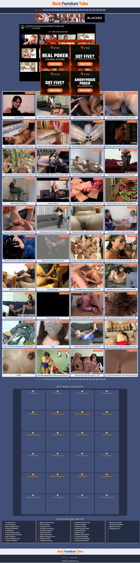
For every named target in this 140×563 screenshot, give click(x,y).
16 (90, 10)
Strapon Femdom (46, 530)
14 (83, 10)
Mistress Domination (82, 534)
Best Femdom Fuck (47, 522)
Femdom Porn (10, 522)
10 (70, 10)
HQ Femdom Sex (46, 534)
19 (100, 10)
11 (73, 10)
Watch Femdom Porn (47, 536)
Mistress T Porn (115, 526)
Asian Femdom (45, 532)
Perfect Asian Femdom (13, 534)
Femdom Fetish (80, 526)
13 (80, 10)
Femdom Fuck (45, 526)
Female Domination (82, 540)
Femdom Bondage (81, 536)
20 (104, 10)
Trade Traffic (73, 557)
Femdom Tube (45, 538)
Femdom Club (114, 528)
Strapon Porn (79, 532)
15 (87, 10)
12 (76, 10)
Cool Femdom (10, 524)
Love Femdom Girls (12, 532)
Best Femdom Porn (12, 526)
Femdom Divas (80, 530)
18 (97, 10)
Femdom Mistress (11, 528)
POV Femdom (10, 536)
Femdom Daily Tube (82, 528)
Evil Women (9, 530)
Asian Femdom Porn (12, 538)
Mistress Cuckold (115, 522)
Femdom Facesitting (82, 538)
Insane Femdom (80, 524)
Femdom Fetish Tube (82, 522)
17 (93, 10)
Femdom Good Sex (47, 528)
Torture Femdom (11, 540)
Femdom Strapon (46, 540)
